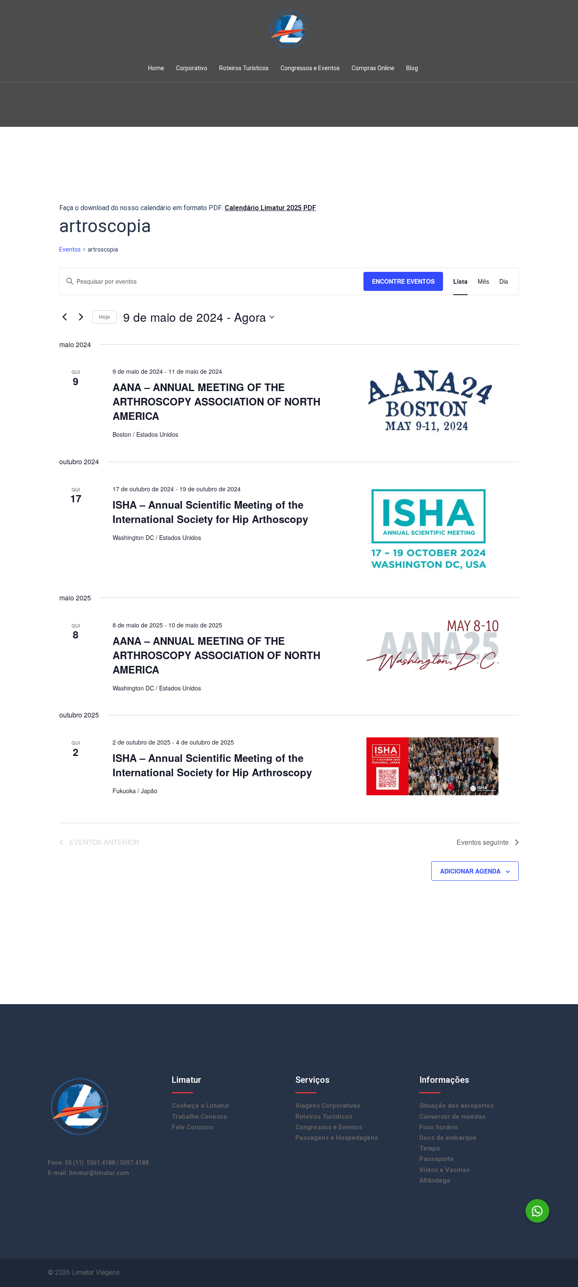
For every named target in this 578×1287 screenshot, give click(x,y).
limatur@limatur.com (99, 1172)
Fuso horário (438, 1127)
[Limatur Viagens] (289, 32)
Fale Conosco (192, 1127)
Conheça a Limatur (200, 1105)
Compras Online (373, 68)
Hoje (104, 316)
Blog (412, 68)
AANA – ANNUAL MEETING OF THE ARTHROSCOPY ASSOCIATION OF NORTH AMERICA (216, 401)
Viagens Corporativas (327, 1105)
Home (156, 68)
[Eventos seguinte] (81, 317)
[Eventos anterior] (64, 317)
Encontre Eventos (403, 281)
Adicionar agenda (470, 871)
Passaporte (436, 1159)
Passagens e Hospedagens (336, 1138)
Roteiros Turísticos (244, 68)
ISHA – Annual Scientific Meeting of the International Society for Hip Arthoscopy (210, 511)
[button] (537, 1211)
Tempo (429, 1148)
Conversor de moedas (452, 1116)
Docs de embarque (447, 1138)
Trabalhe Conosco (199, 1116)
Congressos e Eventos (310, 68)
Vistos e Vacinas (444, 1170)
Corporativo (191, 68)
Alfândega (434, 1180)
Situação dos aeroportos (456, 1105)
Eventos (70, 249)
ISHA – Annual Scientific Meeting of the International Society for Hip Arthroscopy (212, 764)
